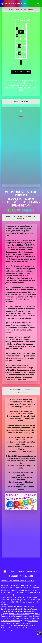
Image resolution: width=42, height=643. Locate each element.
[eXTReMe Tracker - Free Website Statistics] (39, 633)
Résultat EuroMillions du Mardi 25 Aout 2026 (17, 581)
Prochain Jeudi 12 (26, 576)
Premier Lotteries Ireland (18, 614)
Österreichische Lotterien (10, 621)
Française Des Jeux (23, 609)
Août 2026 (14, 576)
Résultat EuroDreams (16, 571)
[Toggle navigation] (38, 4)
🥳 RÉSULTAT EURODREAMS (14, 3)
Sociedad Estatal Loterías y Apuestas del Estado (18, 611)
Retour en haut (32, 571)
